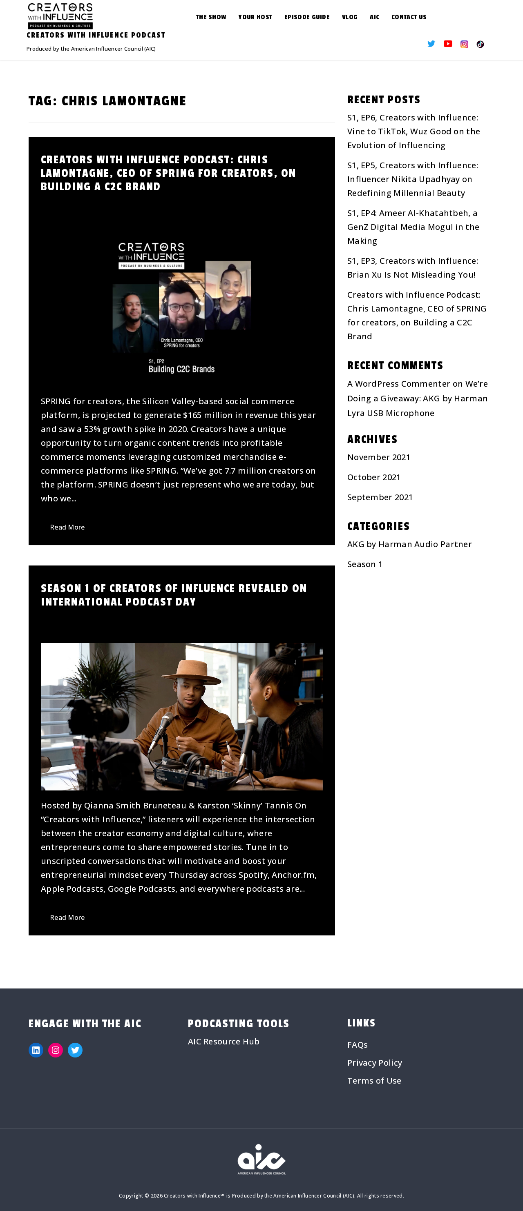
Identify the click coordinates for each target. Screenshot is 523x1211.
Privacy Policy (374, 1062)
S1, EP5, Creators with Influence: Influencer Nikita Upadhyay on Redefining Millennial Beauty (412, 179)
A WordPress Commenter (398, 383)
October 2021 (374, 477)
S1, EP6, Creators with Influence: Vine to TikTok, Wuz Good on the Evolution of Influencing (413, 131)
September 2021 (380, 497)
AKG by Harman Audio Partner (409, 544)
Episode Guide (307, 17)
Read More (67, 527)
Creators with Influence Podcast (96, 35)
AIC (374, 17)
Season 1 (365, 564)
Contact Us (409, 17)
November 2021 (379, 457)
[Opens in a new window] (431, 44)
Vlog (350, 17)
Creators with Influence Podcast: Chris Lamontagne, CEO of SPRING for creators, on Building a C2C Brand (168, 173)
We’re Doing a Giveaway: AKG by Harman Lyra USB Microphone (417, 398)
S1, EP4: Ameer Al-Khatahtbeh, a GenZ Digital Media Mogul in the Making (413, 226)
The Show (211, 17)
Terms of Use (374, 1080)
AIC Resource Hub (224, 1041)
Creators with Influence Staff (220, 204)
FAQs (357, 1044)
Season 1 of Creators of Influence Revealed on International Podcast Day (174, 595)
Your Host (255, 17)
